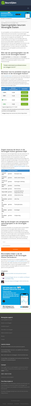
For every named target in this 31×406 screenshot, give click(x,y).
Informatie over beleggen (7, 329)
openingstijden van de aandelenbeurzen (17, 261)
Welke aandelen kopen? (6, 332)
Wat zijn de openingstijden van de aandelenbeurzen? (16, 21)
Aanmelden (24, 92)
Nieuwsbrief (10, 403)
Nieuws (3, 336)
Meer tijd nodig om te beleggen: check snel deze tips (14, 355)
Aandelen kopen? (5, 326)
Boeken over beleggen (6, 323)
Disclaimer (16, 403)
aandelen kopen (8, 76)
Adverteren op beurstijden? (7, 377)
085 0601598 (6, 374)
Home (2, 21)
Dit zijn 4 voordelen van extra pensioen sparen (13, 346)
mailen (2, 370)
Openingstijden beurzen (6, 319)
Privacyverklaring (24, 403)
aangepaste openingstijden (19, 166)
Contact (3, 339)
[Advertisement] (15, 132)
